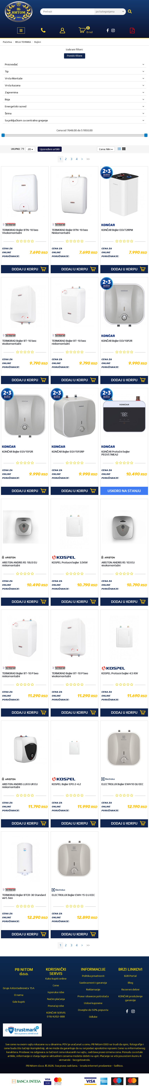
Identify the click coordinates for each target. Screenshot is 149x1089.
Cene (56, 985)
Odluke (93, 1016)
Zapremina (11, 92)
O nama (18, 994)
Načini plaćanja (56, 999)
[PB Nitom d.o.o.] (18, 11)
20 (29, 149)
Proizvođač (11, 64)
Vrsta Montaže (14, 78)
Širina (8, 113)
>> (88, 159)
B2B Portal (130, 975)
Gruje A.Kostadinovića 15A (18, 988)
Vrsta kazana (12, 85)
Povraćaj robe (56, 1005)
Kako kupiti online (56, 978)
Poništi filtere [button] (74, 55)
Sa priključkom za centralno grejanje (26, 120)
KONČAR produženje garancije (130, 998)
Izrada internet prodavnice (96, 1065)
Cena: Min (105, 149)
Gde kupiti (19, 1001)
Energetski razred (15, 106)
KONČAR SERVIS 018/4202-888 (56, 1014)
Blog (130, 982)
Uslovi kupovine (93, 1003)
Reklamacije (93, 989)
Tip (7, 71)
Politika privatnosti (93, 975)
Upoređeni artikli (50, 149)
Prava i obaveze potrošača (93, 996)
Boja (7, 99)
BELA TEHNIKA (23, 42)
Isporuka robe (56, 992)
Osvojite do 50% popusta (93, 1009)
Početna (7, 42)
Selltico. (118, 1065)
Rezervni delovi (130, 989)
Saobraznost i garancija (93, 982)
